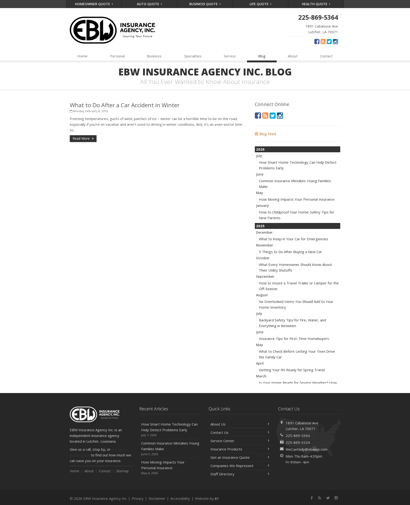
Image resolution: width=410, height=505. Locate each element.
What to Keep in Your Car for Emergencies (293, 238)
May (259, 192)
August (262, 295)
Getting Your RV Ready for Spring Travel (292, 369)
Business (154, 56)
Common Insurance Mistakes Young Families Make (170, 448)
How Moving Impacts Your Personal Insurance (297, 199)
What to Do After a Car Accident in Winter (125, 105)
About (293, 56)
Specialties (192, 56)
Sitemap (122, 471)
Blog (262, 56)
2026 (260, 149)
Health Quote (315, 4)
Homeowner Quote (93, 4)
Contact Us (219, 432)
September (265, 276)
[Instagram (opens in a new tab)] (335, 41)
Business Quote (204, 4)
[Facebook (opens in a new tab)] (316, 41)
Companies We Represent (231, 465)
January (262, 205)
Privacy (138, 498)
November (264, 245)
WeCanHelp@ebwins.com (306, 449)
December (264, 232)
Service (230, 56)
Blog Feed (267, 133)
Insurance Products (226, 449)
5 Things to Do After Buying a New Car (290, 251)
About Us (218, 424)
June (259, 174)
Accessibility (180, 498)
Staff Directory (222, 474)
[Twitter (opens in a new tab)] (329, 41)
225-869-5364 (298, 435)
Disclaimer (157, 498)
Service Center (222, 440)
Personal (117, 56)
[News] (323, 41)
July (259, 155)
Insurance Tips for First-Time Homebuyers (294, 338)
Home (82, 56)
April (260, 363)
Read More (82, 138)
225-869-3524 (298, 442)
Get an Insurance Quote (230, 457)
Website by (207, 498)
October (263, 258)
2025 (260, 225)
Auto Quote (148, 4)
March (261, 376)
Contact (326, 56)
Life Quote (260, 4)
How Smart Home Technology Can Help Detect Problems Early (169, 429)
